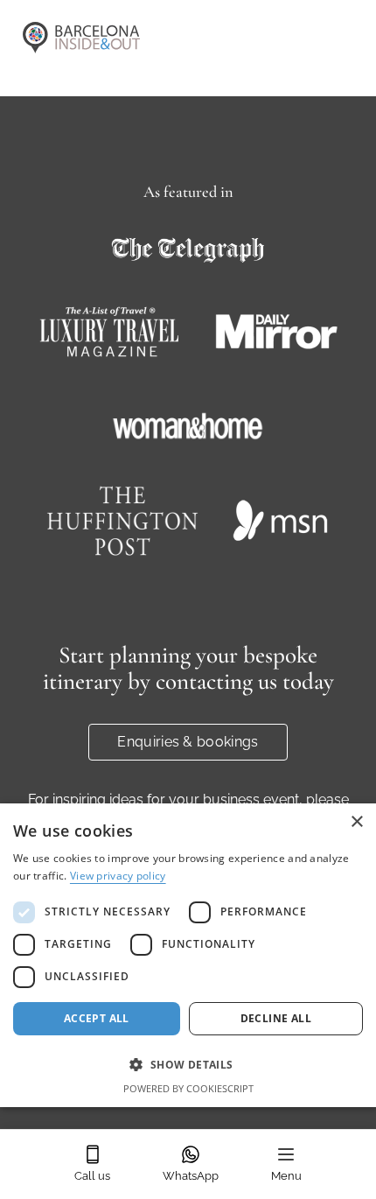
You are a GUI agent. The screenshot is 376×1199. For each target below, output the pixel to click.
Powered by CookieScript (188, 1088)
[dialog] (188, 955)
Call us (92, 1175)
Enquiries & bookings (188, 741)
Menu (286, 1175)
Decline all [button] (275, 1018)
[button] (188, 1064)
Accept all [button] (96, 1018)
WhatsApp (191, 1175)
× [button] (356, 822)
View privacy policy (118, 875)
